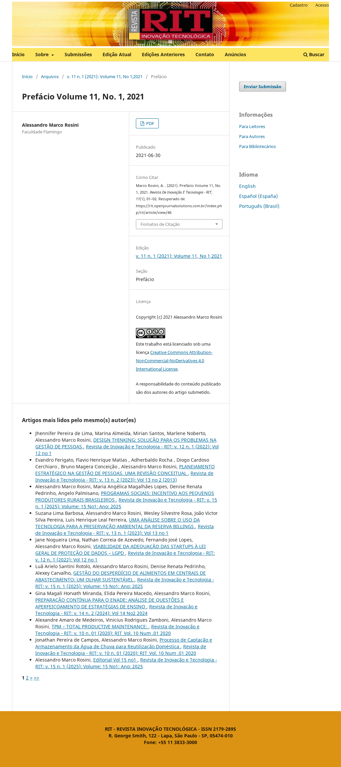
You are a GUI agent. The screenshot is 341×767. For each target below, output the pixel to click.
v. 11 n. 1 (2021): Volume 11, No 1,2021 (105, 76)
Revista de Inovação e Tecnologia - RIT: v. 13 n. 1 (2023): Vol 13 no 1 (124, 529)
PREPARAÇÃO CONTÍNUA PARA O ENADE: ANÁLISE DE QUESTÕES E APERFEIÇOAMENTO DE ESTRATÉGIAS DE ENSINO (109, 603)
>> (36, 678)
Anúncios (235, 54)
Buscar (316, 54)
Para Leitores (252, 126)
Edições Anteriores (163, 54)
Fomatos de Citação (160, 224)
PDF (149, 123)
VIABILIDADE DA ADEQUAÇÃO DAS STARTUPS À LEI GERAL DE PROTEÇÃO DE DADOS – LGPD (120, 549)
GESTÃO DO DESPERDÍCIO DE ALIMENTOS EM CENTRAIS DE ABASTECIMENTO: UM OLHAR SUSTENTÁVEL (120, 576)
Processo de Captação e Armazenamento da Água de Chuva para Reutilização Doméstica (123, 643)
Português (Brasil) (259, 206)
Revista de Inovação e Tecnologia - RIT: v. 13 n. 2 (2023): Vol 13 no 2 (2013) (124, 476)
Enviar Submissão (262, 86)
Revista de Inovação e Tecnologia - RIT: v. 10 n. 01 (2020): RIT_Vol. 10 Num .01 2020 (117, 629)
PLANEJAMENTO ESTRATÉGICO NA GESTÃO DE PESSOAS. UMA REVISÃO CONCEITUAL (125, 469)
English (247, 186)
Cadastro (299, 5)
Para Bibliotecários (257, 146)
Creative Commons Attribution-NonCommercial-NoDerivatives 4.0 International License (174, 360)
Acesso (322, 5)
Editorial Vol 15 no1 (115, 660)
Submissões (78, 54)
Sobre (42, 54)
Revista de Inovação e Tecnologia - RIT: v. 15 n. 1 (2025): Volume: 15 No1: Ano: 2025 (124, 582)
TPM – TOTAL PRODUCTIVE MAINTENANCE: (100, 626)
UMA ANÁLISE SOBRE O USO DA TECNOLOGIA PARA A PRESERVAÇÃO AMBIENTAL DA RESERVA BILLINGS (117, 523)
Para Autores (252, 136)
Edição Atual (117, 54)
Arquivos (50, 76)
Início (18, 54)
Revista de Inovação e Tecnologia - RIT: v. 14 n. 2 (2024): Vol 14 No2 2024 (116, 609)
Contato (204, 54)
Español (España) (258, 196)
